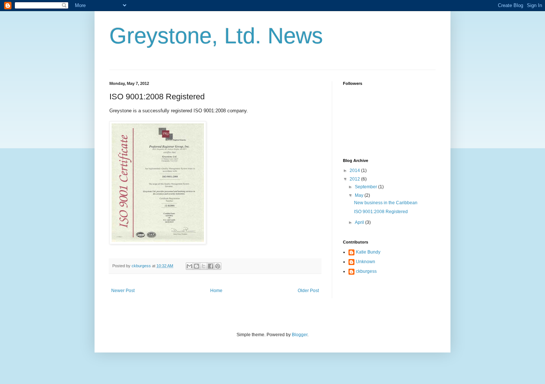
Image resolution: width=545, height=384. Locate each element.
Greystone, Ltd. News (216, 35)
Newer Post (123, 290)
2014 (355, 170)
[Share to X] (203, 266)
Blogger (299, 334)
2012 (355, 179)
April (360, 222)
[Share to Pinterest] (217, 266)
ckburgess (366, 271)
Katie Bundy (368, 252)
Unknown (365, 261)
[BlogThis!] (196, 266)
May (359, 195)
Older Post (308, 290)
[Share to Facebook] (210, 266)
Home (216, 290)
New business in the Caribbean (385, 202)
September (366, 186)
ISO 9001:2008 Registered (381, 211)
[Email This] (189, 266)
